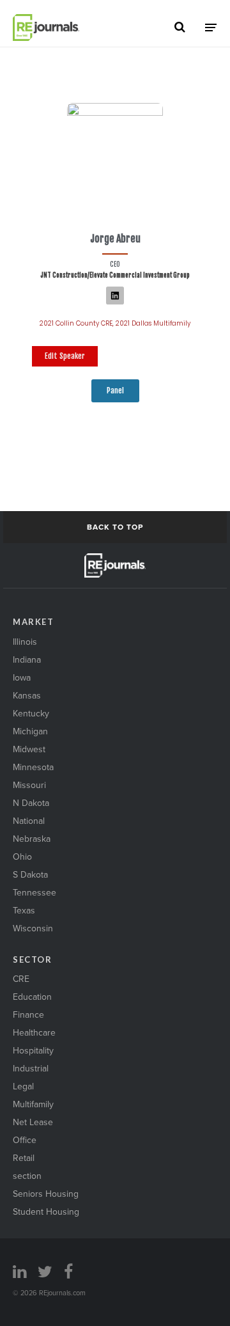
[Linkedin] (115, 295)
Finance (28, 1014)
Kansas (27, 695)
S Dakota (30, 874)
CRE (21, 978)
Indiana (27, 659)
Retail (23, 1157)
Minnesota (33, 767)
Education (32, 996)
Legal (23, 1086)
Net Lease (33, 1122)
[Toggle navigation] (210, 27)
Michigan (30, 731)
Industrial (31, 1068)
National (29, 820)
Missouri (29, 784)
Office (24, 1139)
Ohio (22, 856)
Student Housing (46, 1211)
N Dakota (31, 802)
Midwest (29, 749)
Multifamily (33, 1104)
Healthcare (34, 1032)
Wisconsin (33, 928)
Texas (24, 910)
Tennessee (34, 892)
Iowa (22, 677)
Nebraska (31, 838)
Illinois (25, 641)
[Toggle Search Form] (179, 27)
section (27, 1175)
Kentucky (31, 713)
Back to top (115, 526)
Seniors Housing (46, 1193)
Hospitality (33, 1050)
